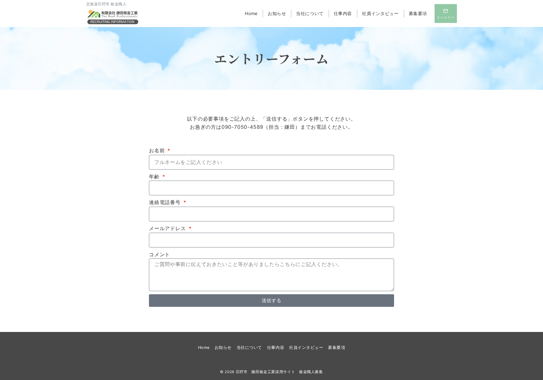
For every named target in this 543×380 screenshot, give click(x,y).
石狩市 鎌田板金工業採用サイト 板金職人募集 (279, 372)
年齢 (155, 176)
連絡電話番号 (166, 202)
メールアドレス (168, 228)
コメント (159, 254)
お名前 (158, 150)
